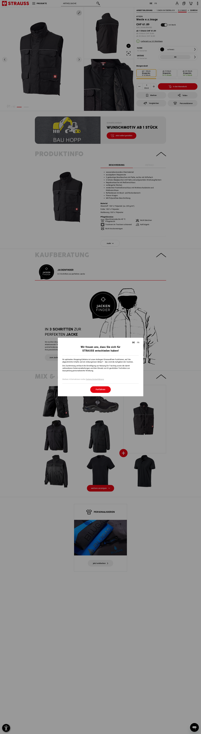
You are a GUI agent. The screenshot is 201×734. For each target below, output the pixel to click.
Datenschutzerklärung (95, 379)
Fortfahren (100, 389)
